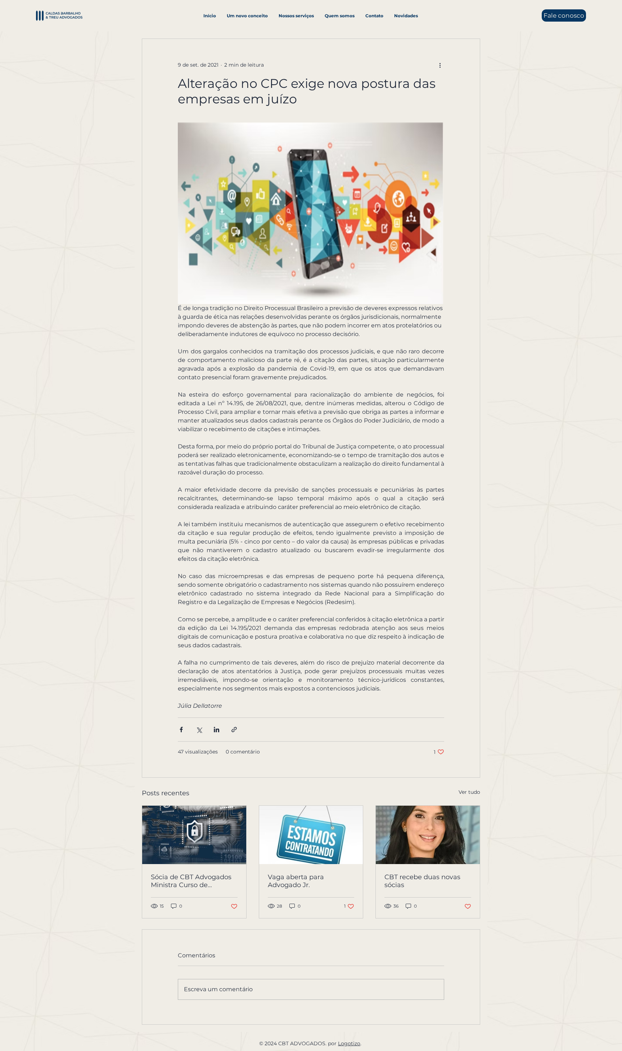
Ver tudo (469, 792)
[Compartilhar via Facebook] (181, 729)
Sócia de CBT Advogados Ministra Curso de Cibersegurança (191, 881)
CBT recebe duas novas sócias (422, 881)
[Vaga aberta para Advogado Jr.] (311, 835)
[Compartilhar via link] (234, 729)
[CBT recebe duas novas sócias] (428, 835)
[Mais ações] (440, 65)
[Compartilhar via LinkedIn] (216, 729)
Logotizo (349, 1043)
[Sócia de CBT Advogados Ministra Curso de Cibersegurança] (194, 835)
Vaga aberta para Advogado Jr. (296, 881)
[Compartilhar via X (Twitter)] (198, 729)
